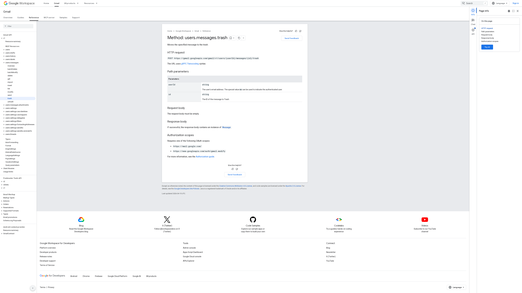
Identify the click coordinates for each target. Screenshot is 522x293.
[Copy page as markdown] (239, 38)
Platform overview (48, 248)
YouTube (330, 261)
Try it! (487, 47)
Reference (34, 17)
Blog (328, 248)
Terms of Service (47, 265)
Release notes (46, 256)
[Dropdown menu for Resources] (97, 3)
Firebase (98, 276)
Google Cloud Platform (117, 276)
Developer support (48, 261)
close (517, 11)
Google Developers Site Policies (186, 189)
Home (46, 3)
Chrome (86, 276)
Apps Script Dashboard (193, 252)
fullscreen (513, 11)
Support (76, 17)
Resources (89, 3)
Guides (20, 17)
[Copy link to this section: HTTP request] (187, 52)
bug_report (509, 11)
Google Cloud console (192, 256)
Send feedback (292, 38)
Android (73, 276)
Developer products (48, 252)
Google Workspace (183, 31)
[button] (17, 38)
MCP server (49, 17)
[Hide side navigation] (32, 288)
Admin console (189, 248)
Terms (42, 287)
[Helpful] (296, 31)
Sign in (516, 3)
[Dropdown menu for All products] (78, 3)
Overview (7, 17)
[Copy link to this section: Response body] (189, 121)
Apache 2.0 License (293, 186)
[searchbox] (18, 26)
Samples (63, 17)
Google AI (137, 276)
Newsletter (331, 252)
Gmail (56, 3)
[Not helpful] (300, 31)
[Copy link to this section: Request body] (187, 108)
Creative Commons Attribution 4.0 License (235, 186)
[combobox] (474, 3)
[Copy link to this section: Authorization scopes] (196, 135)
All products (69, 3)
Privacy (51, 287)
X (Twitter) (330, 256)
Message (226, 127)
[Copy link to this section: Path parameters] (191, 71)
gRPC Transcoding (190, 63)
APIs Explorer (188, 261)
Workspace (27, 3)
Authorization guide (205, 156)
